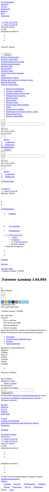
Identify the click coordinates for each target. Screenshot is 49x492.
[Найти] (3, 136)
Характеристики (13, 343)
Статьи (4, 418)
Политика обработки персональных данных (20, 423)
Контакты (5, 425)
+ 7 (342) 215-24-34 (9, 22)
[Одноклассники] (6, 301)
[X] (13, 301)
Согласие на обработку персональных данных (21, 398)
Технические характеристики (18, 339)
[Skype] (23, 301)
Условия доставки (8, 434)
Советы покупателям (10, 421)
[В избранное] (3, 293)
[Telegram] (27, 301)
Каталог (4, 405)
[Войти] (2, 199)
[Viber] (16, 301)
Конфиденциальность (10, 479)
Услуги (4, 409)
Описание (10, 337)
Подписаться (7, 393)
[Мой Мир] (9, 301)
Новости (4, 407)
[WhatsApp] (20, 301)
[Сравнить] (3, 296)
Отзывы (9, 341)
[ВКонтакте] (2, 301)
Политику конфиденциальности (26, 395)
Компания (5, 414)
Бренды (4, 412)
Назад (14, 237)
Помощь (4, 430)
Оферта (4, 481)
